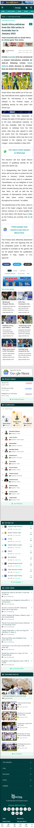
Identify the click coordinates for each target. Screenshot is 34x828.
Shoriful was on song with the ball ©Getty (24, 714)
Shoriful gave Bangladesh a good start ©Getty (14, 696)
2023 (28, 273)
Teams (26, 11)
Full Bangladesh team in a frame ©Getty (24, 744)
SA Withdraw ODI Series (10, 273)
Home (3, 11)
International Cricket (14, 16)
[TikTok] (21, 809)
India (30, 214)
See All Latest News (18, 668)
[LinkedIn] (13, 813)
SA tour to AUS (21, 273)
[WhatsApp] (25, 809)
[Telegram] (17, 813)
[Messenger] (29, 809)
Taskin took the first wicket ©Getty (24, 703)
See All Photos (18, 754)
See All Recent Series (18, 399)
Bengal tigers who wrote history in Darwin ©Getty (24, 734)
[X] (17, 809)
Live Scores (11, 11)
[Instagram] (13, 809)
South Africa (22, 270)
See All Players (18, 503)
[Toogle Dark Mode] (26, 8)
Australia (11, 57)
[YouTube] (9, 809)
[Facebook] (5, 809)
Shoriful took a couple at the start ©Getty (25, 724)
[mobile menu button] (2, 8)
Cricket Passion (10, 50)
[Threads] (21, 813)
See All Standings (16, 582)
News (19, 11)
